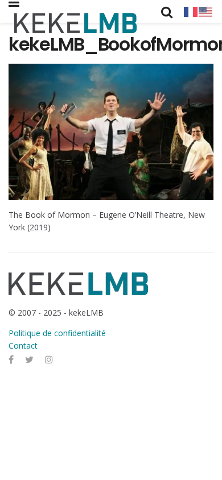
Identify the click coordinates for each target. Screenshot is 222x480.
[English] (206, 11)
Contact (23, 345)
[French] (191, 11)
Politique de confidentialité (57, 333)
